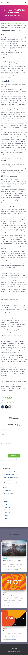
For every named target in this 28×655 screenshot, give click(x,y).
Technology (7, 512)
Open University (4, 402)
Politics (6, 504)
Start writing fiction (13, 402)
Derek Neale (6, 400)
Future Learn (13, 400)
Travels (6, 515)
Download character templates (11, 477)
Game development (8, 493)
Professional (7, 509)
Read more (15, 569)
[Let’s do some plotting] (14, 582)
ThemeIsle (19, 651)
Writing (9, 397)
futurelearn (18, 400)
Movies (5, 498)
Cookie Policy (14, 648)
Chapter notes (7, 490)
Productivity (7, 507)
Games (5, 496)
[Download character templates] (14, 618)
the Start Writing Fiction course (14, 23)
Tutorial (6, 518)
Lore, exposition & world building (11, 471)
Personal (6, 501)
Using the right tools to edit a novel (12, 482)
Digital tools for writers (9, 480)
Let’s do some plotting (9, 474)
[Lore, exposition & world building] (14, 547)
